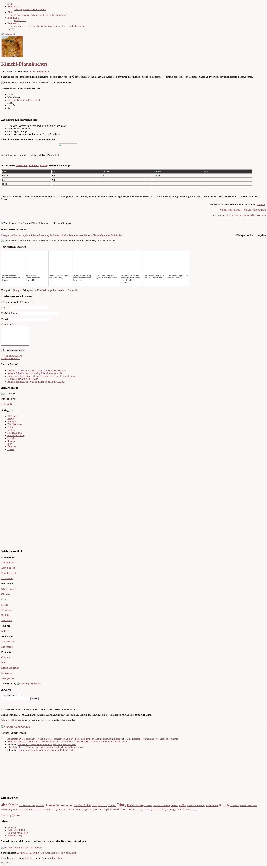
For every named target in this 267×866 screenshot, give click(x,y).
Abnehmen (12, 6)
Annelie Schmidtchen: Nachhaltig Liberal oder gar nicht (34, 373)
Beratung (11, 421)
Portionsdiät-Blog (16, 435)
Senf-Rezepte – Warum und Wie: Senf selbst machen (152, 738)
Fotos (10, 427)
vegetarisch (177, 809)
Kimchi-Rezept (44, 290)
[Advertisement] (10, 499)
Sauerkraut (75, 810)
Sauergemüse (7, 678)
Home (10, 3)
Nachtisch (6, 615)
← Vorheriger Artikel (11, 355)
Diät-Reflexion (14, 424)
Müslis (4, 604)
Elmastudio (57, 858)
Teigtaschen (143, 810)
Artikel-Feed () (16, 830)
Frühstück (148, 806)
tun (67, 720)
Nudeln (29, 810)
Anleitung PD (8, 568)
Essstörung (139, 805)
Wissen (10, 449)
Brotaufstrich (102, 806)
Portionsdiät (233, 215)
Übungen (12, 446)
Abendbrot (6, 620)
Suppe (136, 810)
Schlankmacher (8, 641)
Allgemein (12, 416)
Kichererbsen (212, 805)
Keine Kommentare (39, 71)
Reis (63, 809)
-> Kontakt (6, 404)
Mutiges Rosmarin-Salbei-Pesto (22, 379)
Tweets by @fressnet (11, 815)
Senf (82, 810)
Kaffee (4, 631)
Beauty (10, 418)
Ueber (10, 29)
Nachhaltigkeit (14, 432)
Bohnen (94, 806)
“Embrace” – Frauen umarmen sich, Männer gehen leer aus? (36, 370)
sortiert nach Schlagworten (253, 215)
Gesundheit (164, 805)
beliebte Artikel (82, 805)
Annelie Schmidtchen (59, 805)
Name (4, 307)
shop (9, 444)
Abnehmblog (7, 562)
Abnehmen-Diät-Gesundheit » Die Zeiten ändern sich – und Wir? (39, 741)
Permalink (73, 290)
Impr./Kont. (13, 17)
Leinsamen (6, 673)
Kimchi (224, 805)
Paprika (35, 810)
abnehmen (10, 805)
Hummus (174, 806)
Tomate (158, 810)
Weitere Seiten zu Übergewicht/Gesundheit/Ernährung (40, 15)
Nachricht (7, 324)
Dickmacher (7, 646)
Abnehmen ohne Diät (27, 806)
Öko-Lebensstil (8, 589)
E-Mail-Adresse (9, 313)
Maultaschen (251, 806)
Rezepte (261, 204)
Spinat (86, 810)
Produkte (11, 438)
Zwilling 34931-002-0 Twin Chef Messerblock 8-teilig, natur (46, 852)
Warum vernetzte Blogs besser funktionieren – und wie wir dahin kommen (50, 26)
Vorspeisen (6, 610)
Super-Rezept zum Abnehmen (111, 809)
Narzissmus (20, 810)
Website (5, 319)
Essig (130, 805)
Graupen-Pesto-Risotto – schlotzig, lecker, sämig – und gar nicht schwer (42, 376)
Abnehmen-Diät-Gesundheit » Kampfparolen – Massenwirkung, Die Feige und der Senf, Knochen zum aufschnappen (65, 738)
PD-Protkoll (7, 578)
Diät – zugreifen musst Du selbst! (30, 9)
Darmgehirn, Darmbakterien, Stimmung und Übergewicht (46, 750)
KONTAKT (20, 20)
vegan (165, 809)
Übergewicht (196, 810)
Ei (125, 806)
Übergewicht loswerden (13, 720)
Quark (58, 810)
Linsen (243, 806)
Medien (11, 430)
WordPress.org (14, 835)
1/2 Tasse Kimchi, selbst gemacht (23, 100)
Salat (68, 810)
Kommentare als (17, 833)
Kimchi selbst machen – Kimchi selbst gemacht (243, 209)
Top (3, 863)
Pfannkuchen (59, 290)
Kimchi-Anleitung (10, 667)
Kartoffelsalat (200, 806)
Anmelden (12, 827)
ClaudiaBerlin (14, 747)
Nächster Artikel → (10, 358)
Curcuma (5, 657)
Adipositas (40, 806)
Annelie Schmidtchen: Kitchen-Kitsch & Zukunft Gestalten (36, 381)
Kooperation (13, 23)
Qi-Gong (5, 594)
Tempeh (151, 810)
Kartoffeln (191, 806)
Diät (120, 804)
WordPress (27, 858)
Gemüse (156, 806)
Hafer (4, 662)
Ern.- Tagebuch (8, 573)
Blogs (10, 12)
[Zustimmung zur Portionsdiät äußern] (21, 847)
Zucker (188, 810)
